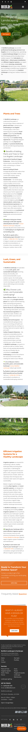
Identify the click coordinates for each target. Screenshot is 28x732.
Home (3, 658)
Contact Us (17, 34)
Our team (16, 658)
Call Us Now (21, 728)
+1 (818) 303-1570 (13, 239)
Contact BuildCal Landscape (11, 537)
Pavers (16, 671)
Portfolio (16, 660)
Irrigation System (6, 671)
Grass (15, 669)
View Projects (6, 34)
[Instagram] (8, 1)
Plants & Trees (5, 669)
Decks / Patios (5, 673)
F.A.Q (2, 660)
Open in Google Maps (7, 703)
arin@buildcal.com (10, 688)
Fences (3, 675)
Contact (3, 662)
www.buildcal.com (19, 726)
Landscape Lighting (6, 679)
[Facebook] (2, 1)
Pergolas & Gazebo (19, 673)
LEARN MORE (14, 630)
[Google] (11, 1)
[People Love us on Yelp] (5, 1)
